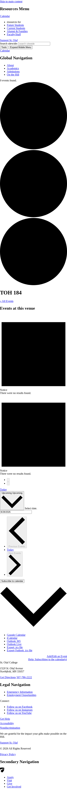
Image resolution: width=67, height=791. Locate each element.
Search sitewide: (9, 43)
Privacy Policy (8, 754)
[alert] (33, 354)
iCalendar (12, 638)
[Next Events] (8, 483)
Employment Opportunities (21, 695)
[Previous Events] (8, 480)
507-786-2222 (24, 677)
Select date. (31, 508)
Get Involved (14, 786)
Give (9, 783)
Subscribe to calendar (12, 581)
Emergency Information (20, 691)
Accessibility (7, 723)
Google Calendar (16, 634)
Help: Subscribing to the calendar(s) (47, 659)
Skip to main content (11, 1)
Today (3, 489)
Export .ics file (15, 647)
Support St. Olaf (9, 742)
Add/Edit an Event (57, 656)
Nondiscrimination (10, 727)
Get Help (5, 718)
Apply (10, 777)
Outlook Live (14, 644)
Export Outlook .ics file (19, 650)
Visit (9, 780)
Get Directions (8, 677)
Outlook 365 (14, 641)
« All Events (6, 301)
